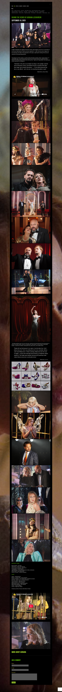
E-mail (13, 668)
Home (12, 6)
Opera (13, 10)
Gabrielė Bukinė (41, 11)
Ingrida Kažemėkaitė (15, 11)
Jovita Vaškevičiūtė (31, 11)
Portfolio (17, 6)
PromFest (42, 10)
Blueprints (24, 6)
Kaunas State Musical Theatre (36, 10)
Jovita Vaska (25, 11)
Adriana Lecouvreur (17, 10)
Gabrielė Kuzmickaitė (15, 12)
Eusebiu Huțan (20, 11)
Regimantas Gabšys (27, 12)
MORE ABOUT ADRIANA (19, 652)
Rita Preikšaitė (33, 12)
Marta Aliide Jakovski (28, 10)
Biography (20, 6)
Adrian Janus (37, 11)
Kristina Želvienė (44, 12)
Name (13, 663)
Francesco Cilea (21, 12)
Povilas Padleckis (39, 12)
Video (49, 12)
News (14, 6)
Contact (28, 6)
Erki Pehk (22, 10)
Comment (13, 672)
